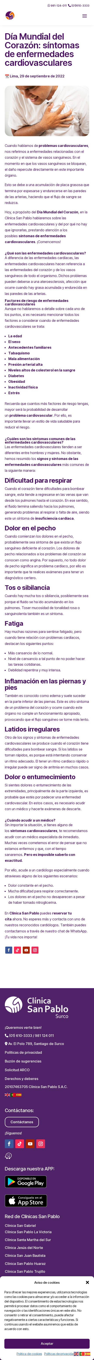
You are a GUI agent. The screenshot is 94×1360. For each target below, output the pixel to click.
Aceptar (47, 1343)
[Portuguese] (13, 1094)
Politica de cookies (29, 1354)
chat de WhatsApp (72, 931)
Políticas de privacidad (59, 1354)
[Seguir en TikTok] (17, 950)
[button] (87, 1282)
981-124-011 (58, 5)
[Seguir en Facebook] (8, 950)
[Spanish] (19, 1094)
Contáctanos (21, 1122)
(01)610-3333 (80, 5)
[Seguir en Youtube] (26, 950)
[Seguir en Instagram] (34, 950)
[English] (7, 1094)
